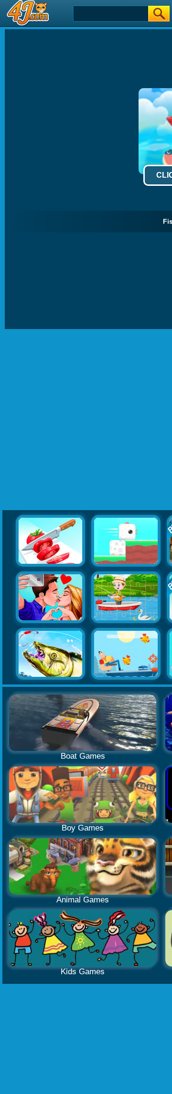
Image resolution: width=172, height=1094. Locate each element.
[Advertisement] (86, 420)
